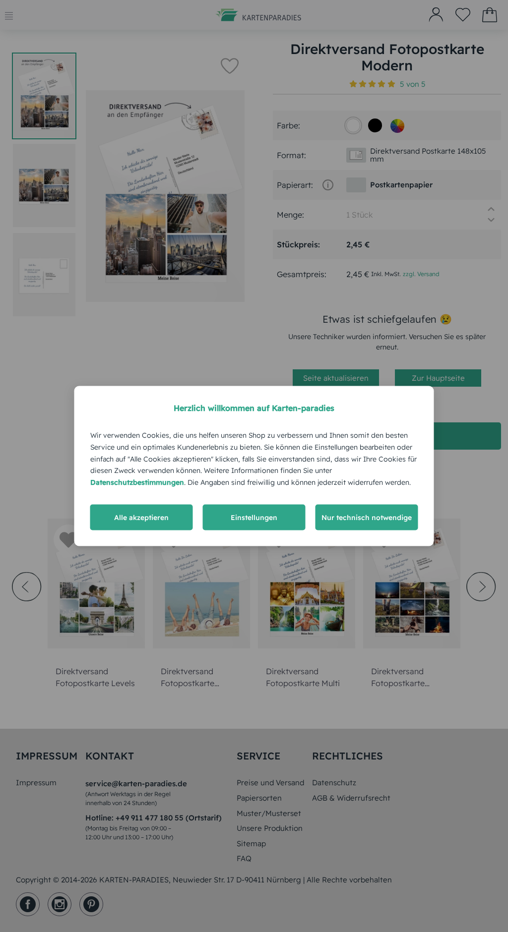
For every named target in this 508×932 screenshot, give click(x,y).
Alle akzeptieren (141, 517)
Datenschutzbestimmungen (137, 482)
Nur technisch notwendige (366, 517)
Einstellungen (254, 517)
